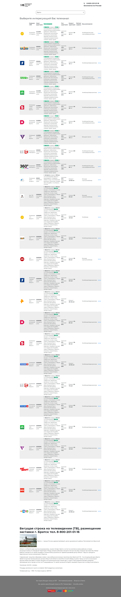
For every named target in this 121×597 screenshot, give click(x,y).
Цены (99, 33)
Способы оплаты (78, 584)
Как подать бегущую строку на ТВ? (46, 580)
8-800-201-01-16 (92, 3)
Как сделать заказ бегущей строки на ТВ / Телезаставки (54, 584)
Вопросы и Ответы (79, 580)
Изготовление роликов (65, 580)
